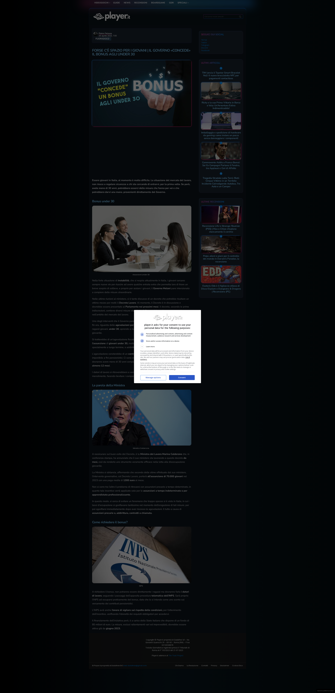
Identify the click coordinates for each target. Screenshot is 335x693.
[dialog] (167, 346)
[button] (167, 346)
